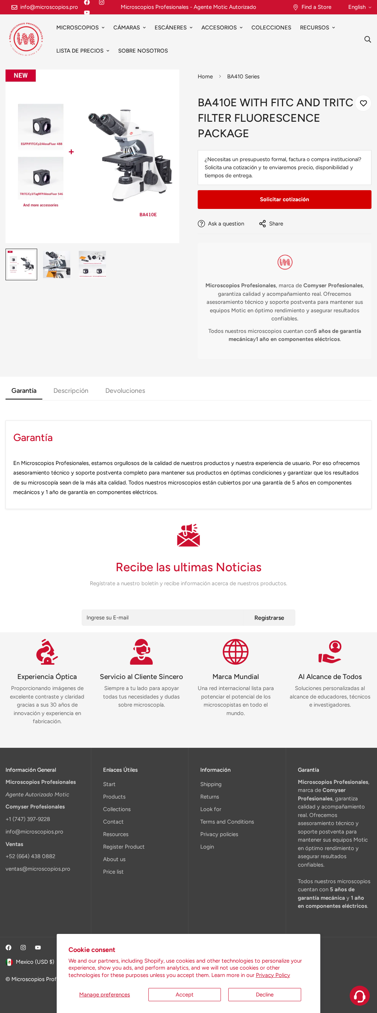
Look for (210, 809)
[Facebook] (8, 947)
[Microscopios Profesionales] (26, 39)
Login (207, 846)
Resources (115, 834)
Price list (113, 871)
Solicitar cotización (284, 199)
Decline (265, 994)
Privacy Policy (273, 975)
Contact (113, 821)
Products (114, 796)
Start (109, 784)
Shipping (211, 784)
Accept (185, 994)
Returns (209, 796)
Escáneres (171, 27)
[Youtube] (87, 12)
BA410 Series (243, 76)
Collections (117, 809)
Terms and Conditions (227, 821)
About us (114, 859)
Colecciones (271, 27)
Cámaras (126, 27)
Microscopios (77, 27)
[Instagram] (23, 947)
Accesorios (219, 27)
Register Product (124, 846)
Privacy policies (219, 834)
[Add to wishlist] (363, 103)
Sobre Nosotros (143, 50)
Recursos (314, 27)
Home (205, 76)
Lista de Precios (79, 50)
